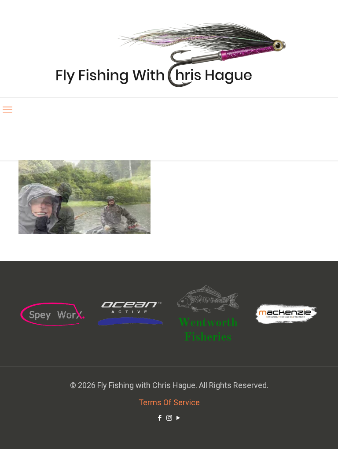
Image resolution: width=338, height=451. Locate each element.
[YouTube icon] (178, 418)
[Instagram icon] (169, 418)
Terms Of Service (169, 402)
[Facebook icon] (160, 418)
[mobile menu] (7, 110)
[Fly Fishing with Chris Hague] (169, 54)
